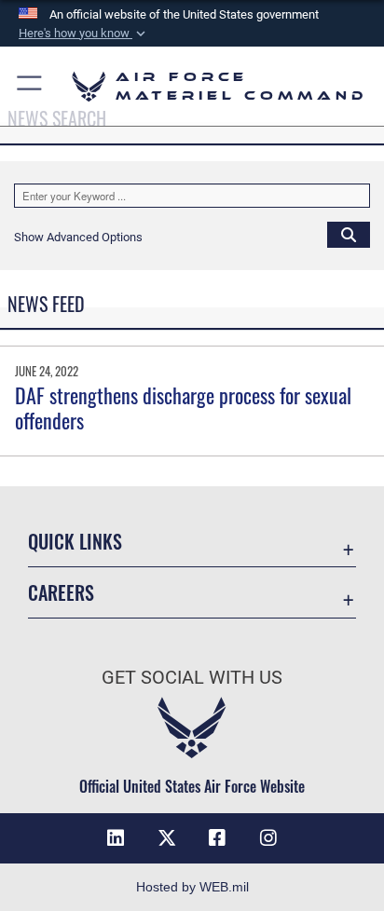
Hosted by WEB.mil (192, 886)
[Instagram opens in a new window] (268, 838)
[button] (84, 33)
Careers (61, 592)
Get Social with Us (192, 677)
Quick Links (75, 541)
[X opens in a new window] (167, 838)
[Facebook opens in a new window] (217, 838)
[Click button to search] (348, 234)
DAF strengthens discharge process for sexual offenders (183, 407)
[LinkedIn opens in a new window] (116, 838)
